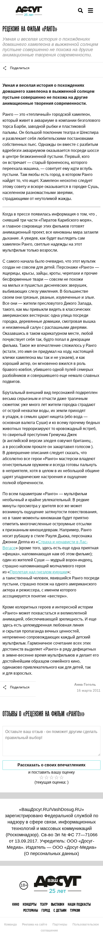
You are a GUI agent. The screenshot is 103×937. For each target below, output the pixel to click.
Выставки (57, 904)
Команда (10, 924)
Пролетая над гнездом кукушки (38, 572)
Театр (44, 904)
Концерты (29, 904)
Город (46, 910)
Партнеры (59, 924)
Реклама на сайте (34, 924)
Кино (15, 904)
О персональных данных (52, 853)
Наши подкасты (79, 904)
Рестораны (30, 910)
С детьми (60, 910)
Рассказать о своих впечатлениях (52, 765)
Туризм (75, 910)
